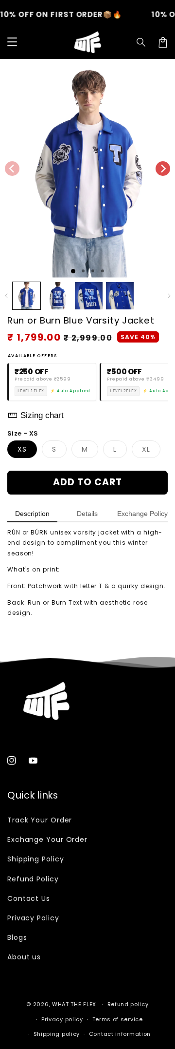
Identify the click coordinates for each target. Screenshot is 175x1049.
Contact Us (28, 898)
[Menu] (12, 42)
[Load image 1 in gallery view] (26, 296)
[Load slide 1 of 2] (83, 271)
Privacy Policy (33, 918)
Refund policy (128, 1004)
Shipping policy (57, 1034)
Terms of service (117, 1019)
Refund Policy (33, 879)
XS (22, 449)
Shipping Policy (35, 859)
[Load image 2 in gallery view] (57, 296)
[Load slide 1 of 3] (93, 271)
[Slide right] (163, 168)
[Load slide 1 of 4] (102, 271)
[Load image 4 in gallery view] (120, 296)
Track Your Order (39, 820)
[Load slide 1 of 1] (73, 271)
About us (24, 957)
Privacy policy (62, 1019)
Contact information (120, 1034)
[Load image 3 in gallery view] (89, 296)
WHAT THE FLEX (74, 1004)
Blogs (17, 937)
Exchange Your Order (47, 839)
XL (151, 451)
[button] (141, 42)
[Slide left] (12, 168)
